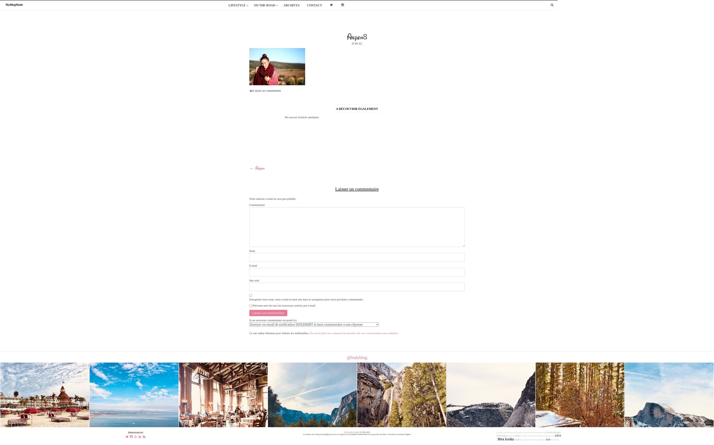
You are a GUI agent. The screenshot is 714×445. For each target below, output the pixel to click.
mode (543, 432)
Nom (252, 251)
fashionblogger (554, 432)
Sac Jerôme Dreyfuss (537, 440)
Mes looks (506, 439)
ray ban (511, 436)
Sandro (517, 436)
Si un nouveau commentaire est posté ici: (273, 320)
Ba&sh (553, 440)
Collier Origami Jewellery (532, 436)
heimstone (536, 432)
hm (548, 439)
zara (558, 435)
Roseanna (524, 440)
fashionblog (501, 436)
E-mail (253, 265)
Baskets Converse (523, 432)
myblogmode (548, 436)
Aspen (257, 168)
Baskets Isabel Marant (506, 432)
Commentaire (257, 204)
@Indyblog (357, 357)
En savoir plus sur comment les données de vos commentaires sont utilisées (354, 333)
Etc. (558, 440)
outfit (516, 440)
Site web (254, 280)
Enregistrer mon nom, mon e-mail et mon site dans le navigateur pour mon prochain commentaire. (306, 299)
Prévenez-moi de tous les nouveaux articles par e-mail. (284, 305)
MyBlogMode (349, 432)
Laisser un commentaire (267, 90)
